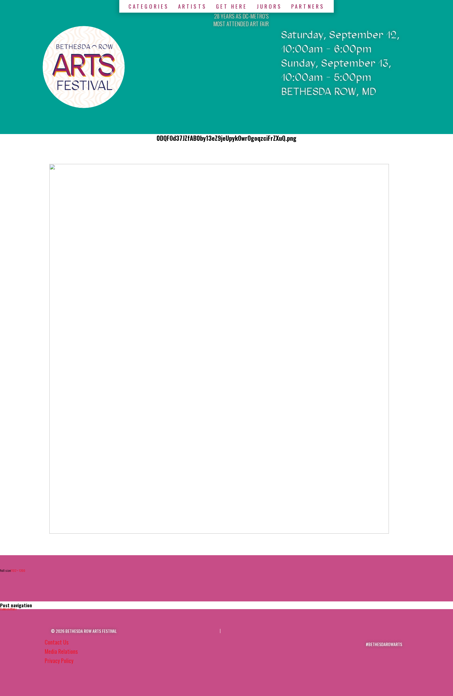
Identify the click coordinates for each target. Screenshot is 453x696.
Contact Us (56, 642)
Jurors (269, 6)
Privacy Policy (59, 661)
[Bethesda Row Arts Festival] (84, 67)
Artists (192, 6)
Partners (307, 6)
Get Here (231, 6)
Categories (149, 6)
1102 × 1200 (17, 570)
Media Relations (61, 651)
